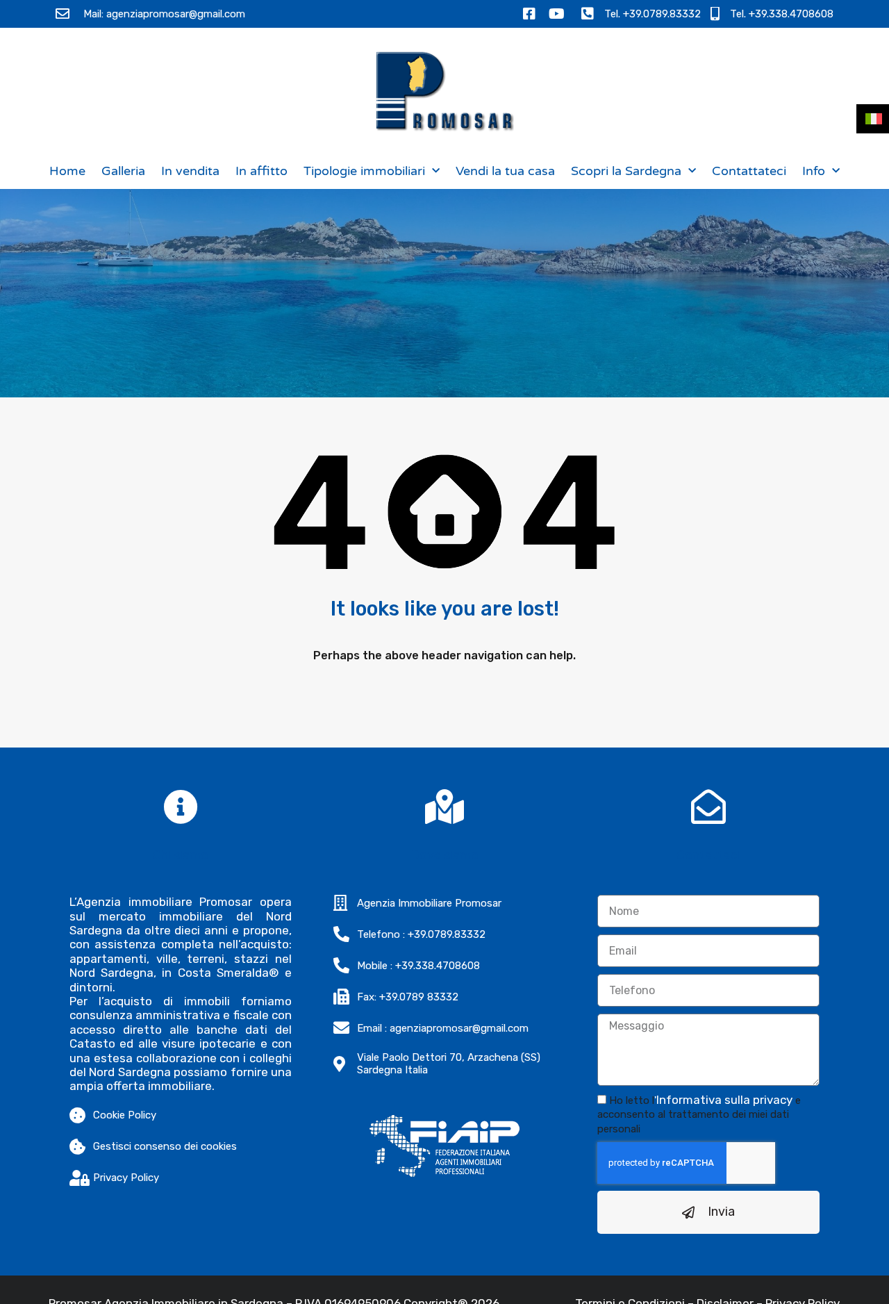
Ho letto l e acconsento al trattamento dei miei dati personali (699, 1114)
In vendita (190, 171)
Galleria (123, 171)
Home (67, 171)
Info (813, 171)
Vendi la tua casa (505, 171)
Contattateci (749, 171)
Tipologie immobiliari (364, 171)
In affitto (261, 171)
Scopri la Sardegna (626, 171)
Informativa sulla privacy (724, 1100)
